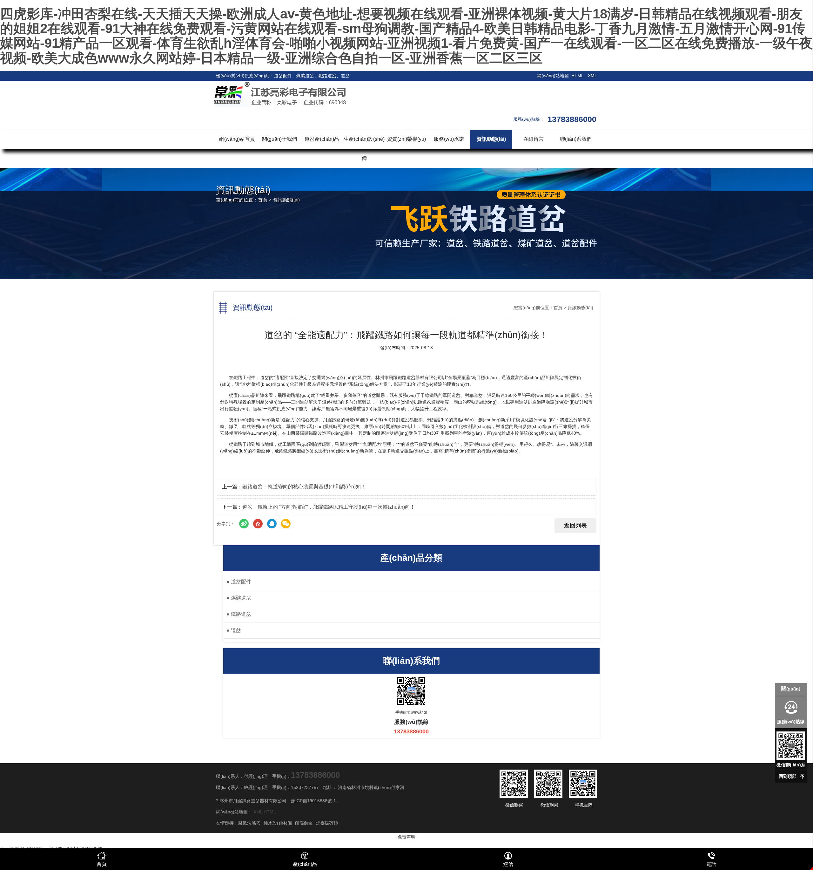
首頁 (262, 199)
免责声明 (406, 836)
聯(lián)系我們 (576, 139)
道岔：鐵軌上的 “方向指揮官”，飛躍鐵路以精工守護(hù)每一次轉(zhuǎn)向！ (328, 507)
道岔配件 (238, 581)
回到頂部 (787, 776)
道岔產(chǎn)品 (322, 139)
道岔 (233, 630)
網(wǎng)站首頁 (237, 139)
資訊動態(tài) (491, 139)
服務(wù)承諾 (449, 139)
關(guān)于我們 (279, 139)
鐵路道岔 (238, 614)
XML (592, 75)
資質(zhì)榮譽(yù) (406, 139)
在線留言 (533, 139)
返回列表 (575, 525)
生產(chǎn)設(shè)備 (364, 148)
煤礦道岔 (238, 598)
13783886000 (315, 775)
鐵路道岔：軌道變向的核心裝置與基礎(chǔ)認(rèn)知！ (304, 486)
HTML (577, 75)
